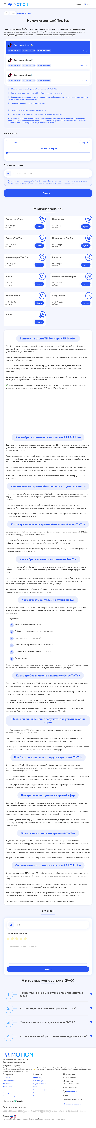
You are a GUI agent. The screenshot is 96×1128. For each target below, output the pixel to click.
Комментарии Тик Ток (17, 257)
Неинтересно (13, 295)
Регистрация (38, 1081)
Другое (25, 1071)
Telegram (68, 1068)
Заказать (48, 193)
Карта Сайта (8, 1087)
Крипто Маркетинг (9, 1071)
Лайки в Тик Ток (14, 238)
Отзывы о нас (8, 1090)
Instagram (46, 1068)
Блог (35, 1087)
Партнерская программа (12, 1096)
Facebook (86, 1068)
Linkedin (84, 1069)
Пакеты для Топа (14, 219)
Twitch (80, 1068)
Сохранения (58, 295)
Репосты (56, 257)
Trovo (89, 1069)
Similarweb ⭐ (30, 1069)
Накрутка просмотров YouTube (32, 1068)
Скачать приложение (41, 1096)
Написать (48, 969)
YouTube (62, 1068)
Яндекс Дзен (60, 1069)
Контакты (7, 1084)
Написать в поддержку (73, 1104)
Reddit (67, 1069)
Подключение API (40, 1084)
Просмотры (58, 219)
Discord (73, 1069)
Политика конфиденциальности (46, 1090)
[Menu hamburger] (4, 4)
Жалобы (10, 276)
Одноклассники (19, 1069)
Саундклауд (40, 1069)
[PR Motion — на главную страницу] (17, 4)
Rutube (74, 1068)
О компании (7, 1078)
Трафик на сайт (50, 1069)
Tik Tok (53, 1068)
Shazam (19, 1071)
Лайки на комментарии (64, 276)
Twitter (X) (6, 1069)
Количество (10, 133)
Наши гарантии (9, 1081)
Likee (12, 1069)
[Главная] (6, 13)
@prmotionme (71, 1091)
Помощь (6, 1093)
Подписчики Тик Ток (62, 238)
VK (57, 1068)
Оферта (36, 1093)
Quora (78, 1069)
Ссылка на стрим (13, 165)
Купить (39, 227)
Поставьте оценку (17, 933)
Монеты (10, 314)
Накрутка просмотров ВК (11, 1068)
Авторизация (38, 1078)
